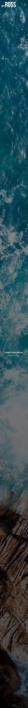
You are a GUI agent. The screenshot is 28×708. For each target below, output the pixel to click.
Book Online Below (14, 352)
